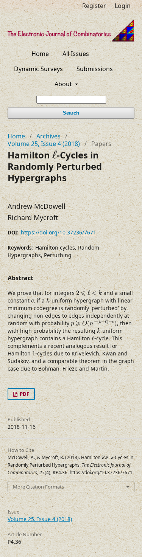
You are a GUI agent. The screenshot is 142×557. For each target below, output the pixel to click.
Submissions (94, 69)
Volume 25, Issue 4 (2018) (44, 143)
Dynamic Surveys (38, 69)
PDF (24, 394)
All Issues (75, 54)
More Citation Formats (38, 486)
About (64, 84)
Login (123, 6)
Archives (48, 136)
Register (94, 6)
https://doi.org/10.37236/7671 (58, 232)
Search (71, 113)
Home (40, 54)
